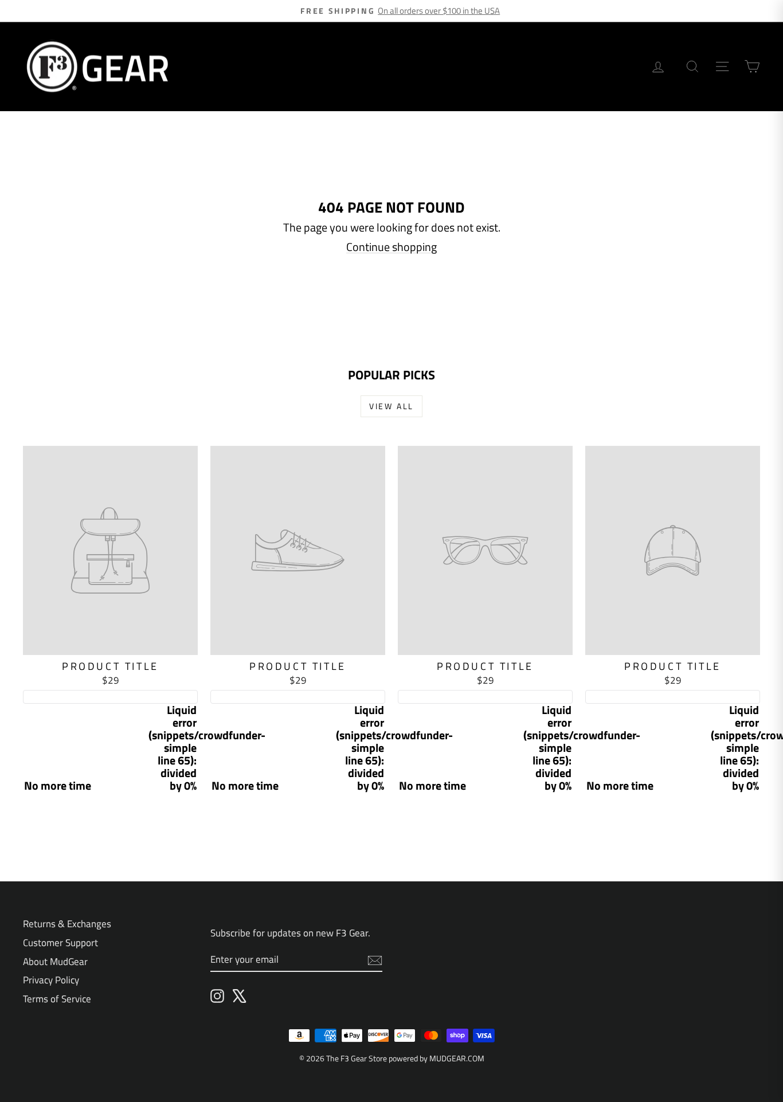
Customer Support (60, 942)
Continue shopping (391, 247)
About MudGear (55, 961)
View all (391, 406)
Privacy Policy (51, 979)
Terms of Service (57, 998)
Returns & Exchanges (67, 923)
